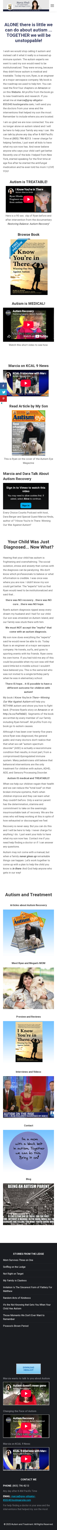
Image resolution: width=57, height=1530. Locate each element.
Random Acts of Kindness (17, 1297)
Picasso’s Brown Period (15, 1325)
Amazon (43, 87)
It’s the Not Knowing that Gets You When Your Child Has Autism (27, 1306)
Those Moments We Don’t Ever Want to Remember (24, 1317)
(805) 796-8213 (21, 138)
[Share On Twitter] (3, 392)
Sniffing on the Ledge (14, 1266)
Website (16, 92)
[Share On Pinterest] (3, 398)
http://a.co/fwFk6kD (14, 713)
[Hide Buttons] (1, 403)
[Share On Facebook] (3, 386)
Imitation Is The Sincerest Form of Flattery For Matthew (27, 1289)
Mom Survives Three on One (18, 1260)
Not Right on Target (13, 1273)
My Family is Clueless (15, 1280)
